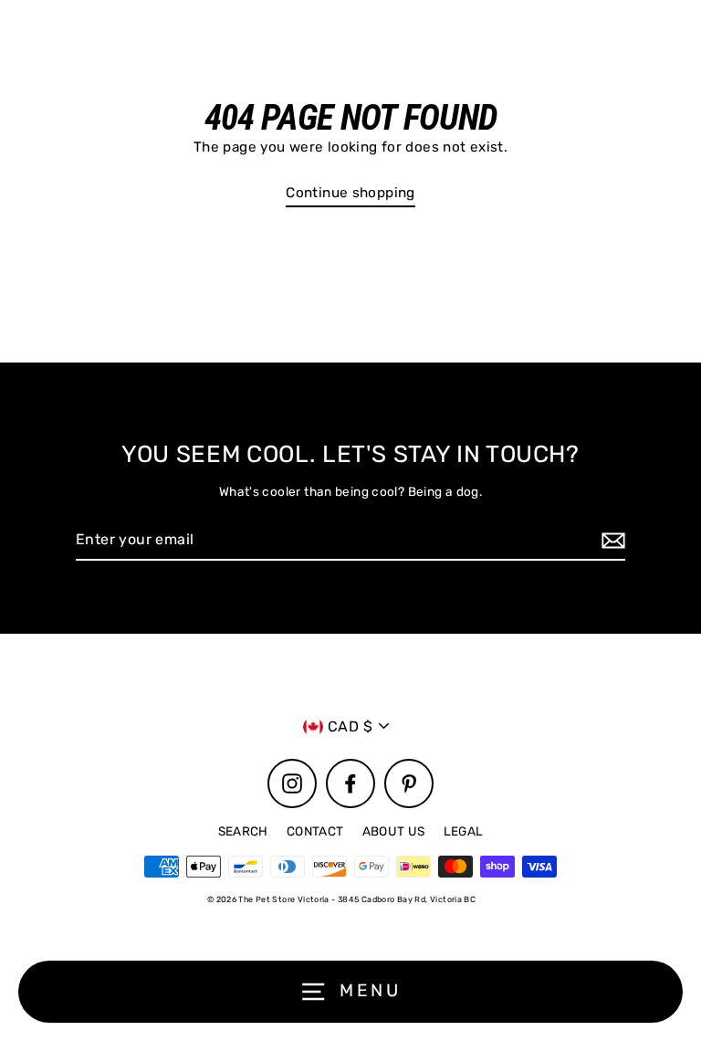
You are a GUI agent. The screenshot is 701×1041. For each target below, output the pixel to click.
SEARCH (243, 831)
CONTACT (315, 831)
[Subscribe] (610, 540)
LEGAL (464, 831)
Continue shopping (350, 192)
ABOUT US (393, 831)
